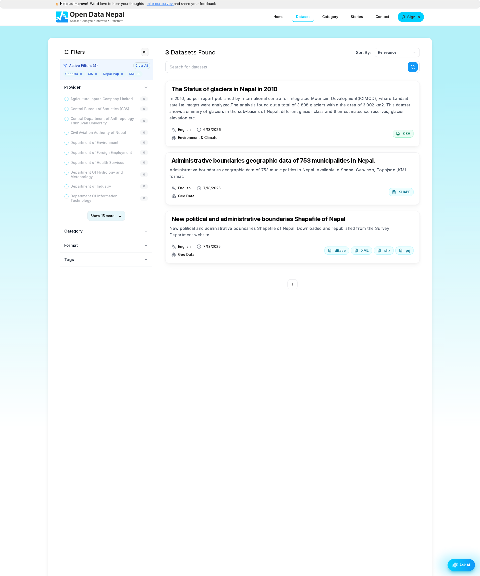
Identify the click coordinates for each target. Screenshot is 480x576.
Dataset (303, 16)
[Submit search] (413, 67)
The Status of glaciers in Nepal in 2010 (225, 89)
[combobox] (397, 52)
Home (279, 16)
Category (330, 16)
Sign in (413, 17)
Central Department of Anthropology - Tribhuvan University (103, 120)
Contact (382, 16)
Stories (357, 16)
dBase (340, 250)
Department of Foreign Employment (101, 152)
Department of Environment (94, 142)
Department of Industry (90, 186)
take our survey (160, 3)
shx (387, 250)
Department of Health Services (97, 162)
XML (365, 250)
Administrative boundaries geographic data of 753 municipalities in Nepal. (274, 160)
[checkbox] (66, 99)
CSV (406, 133)
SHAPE (404, 192)
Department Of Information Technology (94, 198)
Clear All (142, 65)
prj (408, 250)
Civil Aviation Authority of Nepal (98, 132)
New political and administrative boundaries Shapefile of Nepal (258, 219)
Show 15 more (102, 216)
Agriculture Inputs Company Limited (101, 99)
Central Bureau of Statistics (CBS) (99, 109)
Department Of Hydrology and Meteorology (96, 174)
